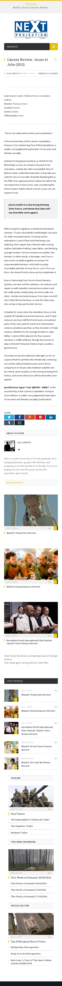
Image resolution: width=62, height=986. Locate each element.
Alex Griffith (13, 73)
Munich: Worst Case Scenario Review (36, 748)
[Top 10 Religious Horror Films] (31, 925)
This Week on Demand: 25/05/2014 (31, 877)
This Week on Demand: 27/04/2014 (29, 896)
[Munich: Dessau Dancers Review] (31, 565)
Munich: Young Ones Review (21, 532)
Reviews (54, 73)
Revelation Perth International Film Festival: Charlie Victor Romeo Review (29, 642)
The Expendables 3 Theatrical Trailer (30, 819)
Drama (15, 111)
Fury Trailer (18, 813)
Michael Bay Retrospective (25, 947)
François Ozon (20, 103)
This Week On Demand (23, 841)
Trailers (16, 778)
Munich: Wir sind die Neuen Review (35, 764)
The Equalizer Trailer (22, 826)
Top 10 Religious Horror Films (28, 941)
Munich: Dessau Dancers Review (30, 7)
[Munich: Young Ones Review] (31, 512)
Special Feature (20, 905)
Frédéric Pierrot (31, 95)
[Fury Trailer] (31, 797)
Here (21, 115)
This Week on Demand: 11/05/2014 (28, 889)
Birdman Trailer (19, 832)
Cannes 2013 (43, 73)
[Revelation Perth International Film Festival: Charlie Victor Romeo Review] (31, 619)
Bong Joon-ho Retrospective (26, 953)
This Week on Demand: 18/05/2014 (29, 883)
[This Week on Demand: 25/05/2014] (31, 861)
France (16, 107)
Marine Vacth (16, 95)
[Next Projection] (31, 28)
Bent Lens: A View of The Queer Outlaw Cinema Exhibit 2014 (31, 962)
